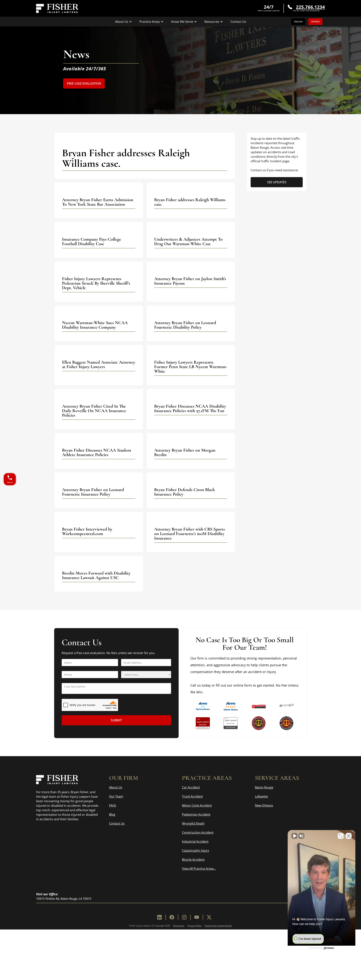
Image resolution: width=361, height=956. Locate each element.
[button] (123, 22)
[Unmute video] (294, 836)
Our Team (116, 796)
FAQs (112, 805)
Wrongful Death (193, 823)
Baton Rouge (264, 787)
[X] (209, 917)
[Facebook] (172, 917)
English (298, 21)
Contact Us (238, 22)
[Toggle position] (341, 836)
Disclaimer (178, 925)
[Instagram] (184, 917)
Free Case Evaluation (84, 83)
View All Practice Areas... (199, 869)
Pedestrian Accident (196, 814)
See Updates (276, 182)
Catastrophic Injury (195, 850)
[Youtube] (196, 917)
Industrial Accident (195, 841)
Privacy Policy (194, 925)
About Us (115, 787)
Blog (112, 814)
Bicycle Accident (193, 859)
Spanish (315, 21)
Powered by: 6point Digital (218, 925)
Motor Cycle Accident (197, 805)
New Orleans (264, 805)
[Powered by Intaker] (329, 948)
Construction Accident (198, 832)
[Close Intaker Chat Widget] (349, 836)
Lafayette (261, 796)
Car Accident (191, 787)
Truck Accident (192, 796)
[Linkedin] (159, 917)
